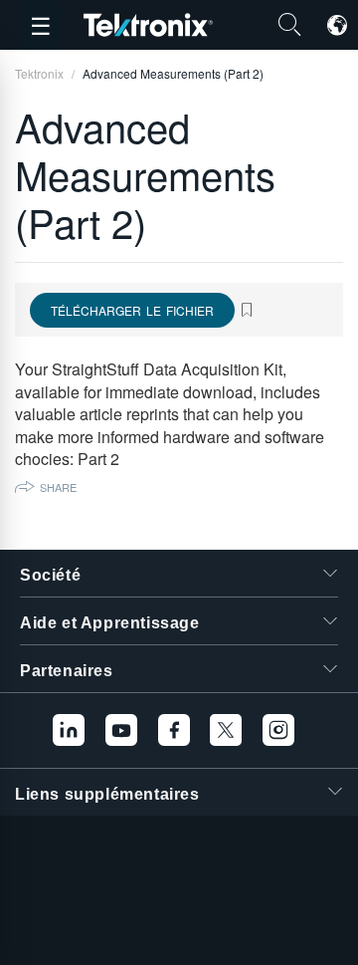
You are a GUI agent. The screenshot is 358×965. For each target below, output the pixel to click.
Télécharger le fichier (132, 310)
